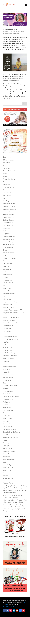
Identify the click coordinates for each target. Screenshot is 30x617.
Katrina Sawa (7, 78)
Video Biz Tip (7, 465)
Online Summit (7, 380)
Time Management (9, 459)
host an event (7, 280)
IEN (4, 285)
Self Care (6, 421)
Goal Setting (7, 269)
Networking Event (8, 375)
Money (5, 364)
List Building (7, 331)
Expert (5, 255)
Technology (6, 456)
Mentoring (6, 361)
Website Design (8, 478)
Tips (4, 462)
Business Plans (7, 212)
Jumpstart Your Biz (8, 307)
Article (5, 174)
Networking (6, 372)
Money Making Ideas (9, 367)
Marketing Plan (7, 347)
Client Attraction (8, 223)
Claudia (6, 31)
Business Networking (9, 209)
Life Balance (16, 80)
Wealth (5, 473)
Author (5, 182)
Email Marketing (8, 242)
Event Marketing (8, 247)
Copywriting (6, 234)
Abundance (6, 163)
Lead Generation (8, 326)
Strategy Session (8, 448)
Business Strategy (8, 214)
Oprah (5, 383)
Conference (6, 228)
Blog (4, 190)
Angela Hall (6, 168)
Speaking (6, 443)
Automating (6, 184)
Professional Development (11, 397)
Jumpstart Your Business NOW (12, 310)
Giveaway (6, 266)
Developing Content (9, 239)
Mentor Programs (8, 358)
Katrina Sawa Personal (10, 323)
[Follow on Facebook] (4, 610)
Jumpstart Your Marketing (11, 317)
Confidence (10, 80)
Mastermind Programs (10, 356)
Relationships (7, 407)
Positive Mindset (20, 31)
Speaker (5, 440)
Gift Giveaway (7, 264)
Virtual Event (16, 33)
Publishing (6, 402)
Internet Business (8, 291)
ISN (4, 296)
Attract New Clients (9, 179)
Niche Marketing (8, 377)
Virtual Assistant (8, 467)
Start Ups (6, 446)
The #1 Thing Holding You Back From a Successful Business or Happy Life (14, 75)
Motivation (6, 369)
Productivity (6, 394)
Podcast (5, 388)
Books (5, 198)
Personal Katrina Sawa (10, 386)
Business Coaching (9, 206)
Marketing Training (9, 353)
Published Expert (8, 399)
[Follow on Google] (20, 610)
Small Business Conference (11, 432)
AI (3, 165)
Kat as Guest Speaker (9, 320)
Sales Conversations (9, 410)
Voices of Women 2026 (10, 29)
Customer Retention (9, 236)
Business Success (8, 217)
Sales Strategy (7, 418)
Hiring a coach (7, 274)
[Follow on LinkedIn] (14, 610)
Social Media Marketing (10, 437)
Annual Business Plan (9, 171)
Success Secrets (8, 454)
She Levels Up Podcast (10, 429)
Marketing (6, 345)
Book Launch (7, 193)
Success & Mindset (7, 33)
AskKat (5, 176)
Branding (6, 201)
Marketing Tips (7, 350)
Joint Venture (7, 299)
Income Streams (8, 288)
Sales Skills (6, 416)
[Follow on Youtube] (17, 610)
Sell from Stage (8, 424)
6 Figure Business (8, 160)
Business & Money (9, 203)
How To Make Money (9, 283)
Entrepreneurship (8, 244)
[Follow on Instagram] (10, 610)
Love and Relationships (10, 336)
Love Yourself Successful (10, 339)
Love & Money (7, 334)
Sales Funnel (7, 413)
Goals (4, 272)
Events (5, 250)
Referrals (5, 405)
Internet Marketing (9, 294)
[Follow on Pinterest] (23, 610)
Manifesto (6, 342)
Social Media (7, 435)
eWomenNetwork (8, 253)
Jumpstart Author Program (11, 302)
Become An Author (9, 187)
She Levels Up (7, 426)
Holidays (5, 277)
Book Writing (7, 195)
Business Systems (8, 220)
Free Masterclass (8, 261)
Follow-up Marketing (9, 258)
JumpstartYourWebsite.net (8, 606)
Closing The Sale (8, 225)
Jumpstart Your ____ (9, 304)
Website (5, 476)
